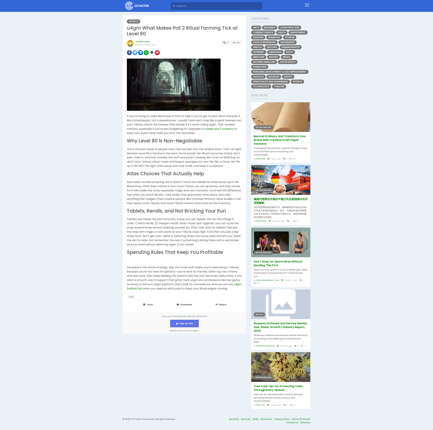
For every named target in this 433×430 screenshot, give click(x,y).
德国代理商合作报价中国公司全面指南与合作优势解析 (281, 201)
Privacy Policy (282, 419)
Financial (274, 37)
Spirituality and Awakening (270, 81)
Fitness (289, 37)
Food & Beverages (264, 42)
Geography (287, 42)
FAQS (256, 419)
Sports (133, 21)
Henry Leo (260, 158)
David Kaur (261, 221)
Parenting (259, 66)
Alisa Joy (260, 405)
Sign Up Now (186, 323)
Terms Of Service (301, 419)
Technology (261, 86)
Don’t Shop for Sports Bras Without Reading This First (278, 263)
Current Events (263, 32)
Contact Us (292, 422)
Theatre (279, 86)
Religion (274, 76)
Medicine (258, 57)
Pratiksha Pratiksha (265, 345)
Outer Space (287, 62)
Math (289, 52)
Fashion (258, 37)
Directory (305, 422)
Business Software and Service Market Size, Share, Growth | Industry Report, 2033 (280, 327)
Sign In (196, 330)
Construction (289, 27)
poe (131, 296)
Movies (273, 57)
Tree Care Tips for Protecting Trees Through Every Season (278, 388)
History (272, 47)
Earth (282, 32)
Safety (288, 76)
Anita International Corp (267, 280)
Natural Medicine (264, 62)
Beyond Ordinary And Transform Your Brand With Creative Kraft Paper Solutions (280, 140)
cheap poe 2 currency (219, 129)
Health (257, 47)
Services (246, 419)
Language (275, 52)
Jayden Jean (142, 41)
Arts (256, 27)
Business (269, 27)
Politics (258, 76)
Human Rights (291, 47)
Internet (258, 52)
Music (286, 57)
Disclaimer (267, 419)
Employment (298, 32)
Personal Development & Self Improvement (279, 71)
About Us (234, 419)
